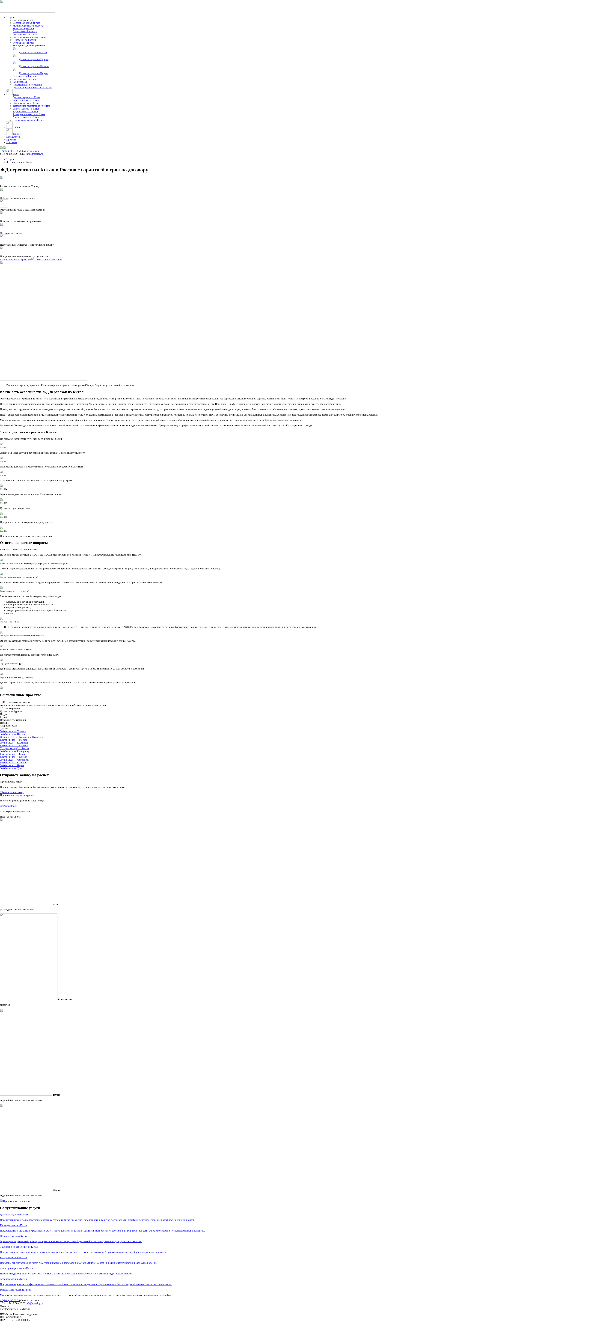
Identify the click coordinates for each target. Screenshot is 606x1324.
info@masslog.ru (34, 153)
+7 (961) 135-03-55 (10, 151)
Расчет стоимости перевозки (15, 259)
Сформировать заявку (12, 792)
